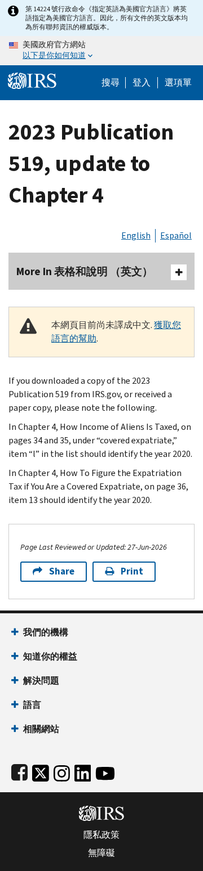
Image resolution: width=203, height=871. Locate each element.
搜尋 (111, 82)
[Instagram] (62, 771)
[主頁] (32, 80)
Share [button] (61, 571)
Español (176, 235)
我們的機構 (45, 632)
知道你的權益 (50, 656)
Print (132, 571)
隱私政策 (101, 835)
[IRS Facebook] (19, 771)
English (136, 235)
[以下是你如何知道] (101, 50)
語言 (32, 705)
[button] (142, 82)
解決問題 (41, 680)
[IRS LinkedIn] (82, 771)
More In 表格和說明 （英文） (84, 271)
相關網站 (41, 729)
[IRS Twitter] (40, 771)
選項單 (178, 82)
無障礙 (101, 853)
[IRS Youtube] (105, 771)
